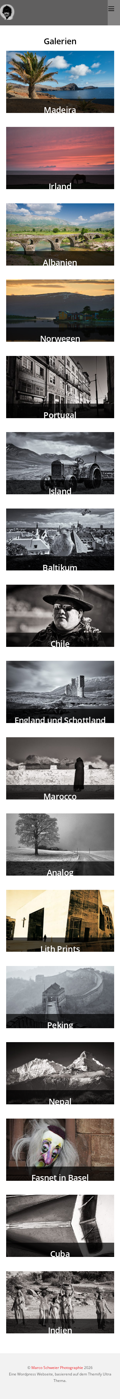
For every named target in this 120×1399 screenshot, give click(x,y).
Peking (60, 1025)
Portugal (60, 415)
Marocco (60, 796)
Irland (60, 186)
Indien (60, 1330)
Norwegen (60, 338)
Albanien (60, 262)
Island (60, 491)
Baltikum (60, 567)
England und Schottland (60, 720)
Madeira (60, 109)
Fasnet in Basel (60, 1177)
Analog (60, 872)
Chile (60, 643)
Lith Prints (60, 949)
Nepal (60, 1101)
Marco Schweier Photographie (57, 1367)
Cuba (60, 1253)
